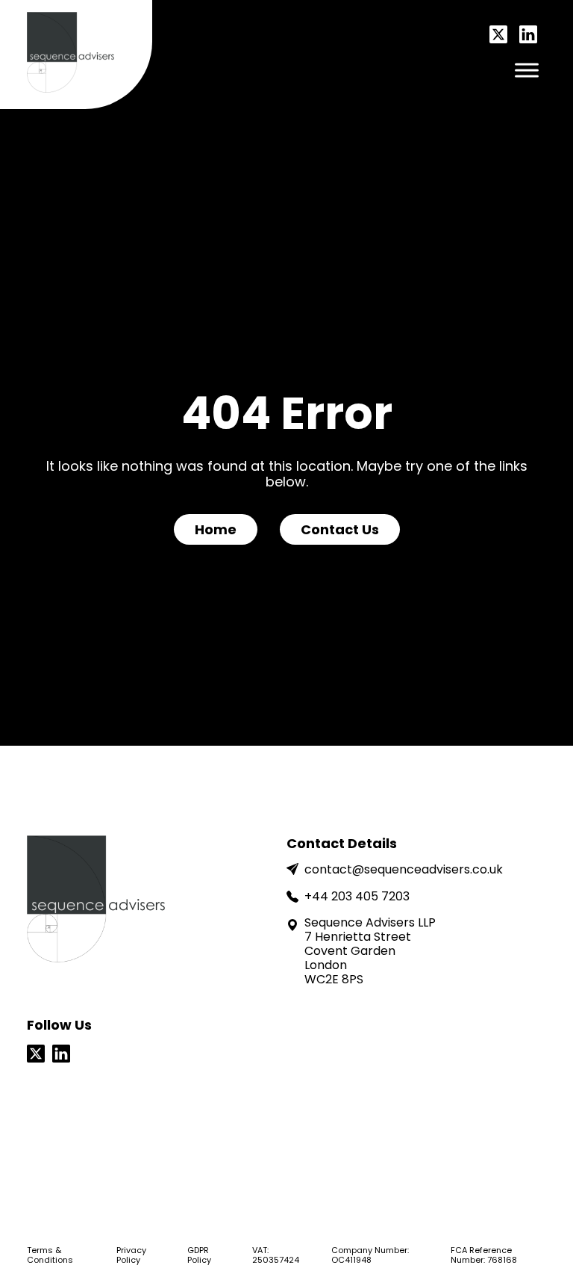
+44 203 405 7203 (357, 896)
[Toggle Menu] (527, 70)
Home (216, 529)
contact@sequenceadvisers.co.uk (403, 869)
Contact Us (340, 529)
